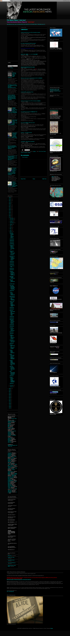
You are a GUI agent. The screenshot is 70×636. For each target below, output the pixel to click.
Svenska (9, 488)
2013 (10, 212)
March (11, 231)
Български (9, 455)
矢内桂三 (29, 152)
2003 (10, 397)
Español (9, 459)
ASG (30, 24)
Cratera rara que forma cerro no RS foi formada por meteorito (30, 32)
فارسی (13, 462)
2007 (10, 391)
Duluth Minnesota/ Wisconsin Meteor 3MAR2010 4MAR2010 (12, 356)
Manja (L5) (10, 555)
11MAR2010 (12, 324)
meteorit (9, 422)
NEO (24, 24)
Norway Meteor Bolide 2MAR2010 (12, 351)
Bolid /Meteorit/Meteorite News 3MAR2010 (12, 373)
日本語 (13, 475)
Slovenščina (10, 485)
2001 (10, 400)
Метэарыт (9, 439)
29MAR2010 (12, 240)
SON (32, 24)
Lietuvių (9, 472)
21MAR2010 (12, 264)
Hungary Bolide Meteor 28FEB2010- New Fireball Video (12, 362)
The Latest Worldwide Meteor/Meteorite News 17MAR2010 (12, 287)
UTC (44, 24)
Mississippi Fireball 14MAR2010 (12, 277)
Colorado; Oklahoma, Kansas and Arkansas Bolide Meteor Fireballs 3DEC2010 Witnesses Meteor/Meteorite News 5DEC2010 (12, 97)
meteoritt (9, 434)
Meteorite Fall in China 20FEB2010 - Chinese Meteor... (12, 258)
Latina (13, 468)
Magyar (9, 473)
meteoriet (9, 431)
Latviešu (13, 469)
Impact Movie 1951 (12, 266)
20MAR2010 (12, 268)
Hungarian (9, 428)
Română (9, 481)
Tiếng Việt (9, 491)
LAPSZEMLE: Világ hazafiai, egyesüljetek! (28, 141)
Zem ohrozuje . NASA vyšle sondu (28, 122)
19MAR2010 (12, 269)
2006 (10, 393)
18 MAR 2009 (12, 283)
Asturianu (9, 452)
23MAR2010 (12, 261)
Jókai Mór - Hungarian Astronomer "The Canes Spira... (12, 368)
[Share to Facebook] (28, 150)
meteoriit (9, 438)
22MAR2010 (12, 262)
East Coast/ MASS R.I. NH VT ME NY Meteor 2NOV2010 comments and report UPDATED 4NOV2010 (12, 158)
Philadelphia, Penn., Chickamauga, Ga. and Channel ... (12, 253)
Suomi (9, 487)
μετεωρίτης (10, 435)
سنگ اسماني (10, 437)
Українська (10, 490)
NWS (33, 24)
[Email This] (25, 150)
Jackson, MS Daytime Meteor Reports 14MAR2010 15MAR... (12, 303)
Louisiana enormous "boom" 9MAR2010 (12, 329)
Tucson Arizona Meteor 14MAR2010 (12, 293)
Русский (9, 482)
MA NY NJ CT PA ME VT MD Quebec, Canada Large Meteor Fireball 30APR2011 (12, 122)
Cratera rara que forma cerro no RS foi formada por (30, 100)
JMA (42, 24)
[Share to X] (27, 150)
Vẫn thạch (9, 441)
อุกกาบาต (9, 442)
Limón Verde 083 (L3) (11, 562)
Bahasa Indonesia (11, 466)
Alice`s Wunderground (10, 591)
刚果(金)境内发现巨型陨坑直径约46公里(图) (28, 67)
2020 (10, 202)
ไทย (11, 489)
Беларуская (10, 453)
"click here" (22, 20)
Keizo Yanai (41, 151)
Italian (15, 418)
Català (9, 456)
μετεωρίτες (14, 435)
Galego (9, 464)
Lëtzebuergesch (10, 471)
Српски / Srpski (10, 486)
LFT (37, 24)
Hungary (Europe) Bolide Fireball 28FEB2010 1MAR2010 (12, 379)
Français (9, 463)
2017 (10, 206)
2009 (10, 388)
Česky (15, 456)
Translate (11, 67)
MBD (39, 24)
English (13, 418)
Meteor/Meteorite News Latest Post (12, 24)
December (12, 218)
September (12, 222)
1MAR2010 (12, 383)
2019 (10, 203)
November (12, 219)
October (11, 221)
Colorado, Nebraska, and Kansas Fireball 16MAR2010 (12, 273)
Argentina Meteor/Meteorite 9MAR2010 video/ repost (12, 313)
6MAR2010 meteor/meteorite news (12, 341)
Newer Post (23, 178)
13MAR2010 (12, 316)
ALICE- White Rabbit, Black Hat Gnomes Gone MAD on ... (12, 247)
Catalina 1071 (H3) (11, 557)
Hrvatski (11, 465)
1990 (10, 407)
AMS (26, 24)
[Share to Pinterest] (29, 150)
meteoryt (9, 432)
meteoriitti (9, 433)
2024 (10, 199)
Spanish (9, 421)
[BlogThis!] (26, 150)
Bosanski (9, 454)
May (11, 228)
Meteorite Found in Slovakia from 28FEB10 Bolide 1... (12, 235)
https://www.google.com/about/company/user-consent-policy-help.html (19, 579)
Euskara (9, 461)
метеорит (9, 424)
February (11, 385)
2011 (10, 215)
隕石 (8, 425)
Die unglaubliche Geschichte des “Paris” (29, 111)
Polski (9, 478)
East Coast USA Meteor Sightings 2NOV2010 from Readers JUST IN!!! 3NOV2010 (12, 147)
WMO (35, 24)
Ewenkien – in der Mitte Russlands (26, 132)
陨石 (8, 426)
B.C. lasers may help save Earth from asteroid (28, 43)
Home (34, 178)
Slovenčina (10, 484)
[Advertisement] (33, 167)
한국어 (16, 464)
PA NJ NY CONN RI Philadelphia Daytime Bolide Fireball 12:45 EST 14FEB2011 (12, 184)
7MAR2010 (12, 333)
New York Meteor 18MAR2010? (12, 281)
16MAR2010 (12, 290)
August (11, 224)
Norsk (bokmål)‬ (10, 476)
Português (9, 479)
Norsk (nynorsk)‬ (10, 477)
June (11, 227)
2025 (10, 197)
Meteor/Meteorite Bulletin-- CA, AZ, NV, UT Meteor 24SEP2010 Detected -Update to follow (12, 135)
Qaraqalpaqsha (10, 480)
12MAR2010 (12, 318)
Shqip (9, 483)
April (11, 230)
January (11, 386)
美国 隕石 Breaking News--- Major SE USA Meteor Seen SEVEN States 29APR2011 (12, 110)
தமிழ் (16, 488)
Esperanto (9, 460)
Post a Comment (25, 157)
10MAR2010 (12, 326)
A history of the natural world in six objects (27, 48)
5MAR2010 (12, 343)
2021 (10, 200)
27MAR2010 (12, 243)
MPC (28, 24)
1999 (10, 403)
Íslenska (9, 467)
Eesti (12, 458)
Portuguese (13, 421)
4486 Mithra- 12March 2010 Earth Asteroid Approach (12, 321)
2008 (10, 390)
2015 (10, 209)
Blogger (51, 628)
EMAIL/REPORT (21, 24)
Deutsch (12, 457)
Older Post (44, 178)
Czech (12, 427)
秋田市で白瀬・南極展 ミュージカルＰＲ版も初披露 (29, 54)
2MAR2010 (12, 375)
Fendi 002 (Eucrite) (11, 560)
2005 (10, 394)
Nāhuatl (15, 474)
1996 (10, 406)
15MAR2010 (12, 307)
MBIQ (41, 24)
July (10, 225)
